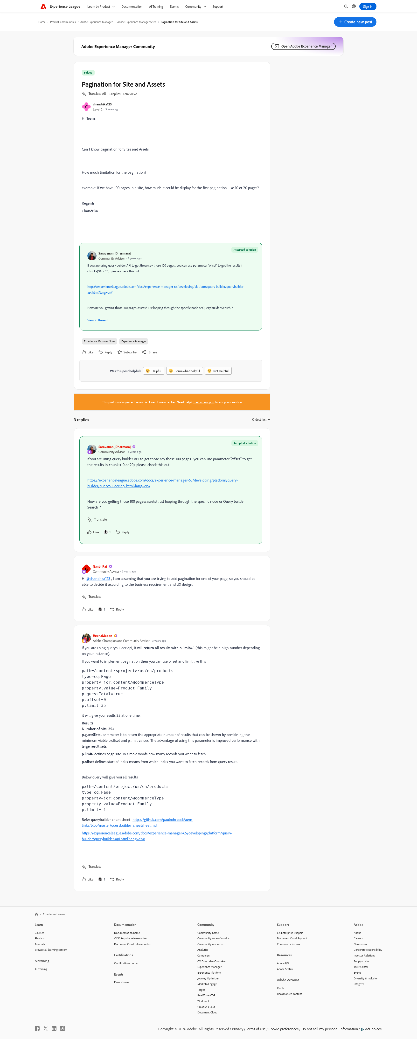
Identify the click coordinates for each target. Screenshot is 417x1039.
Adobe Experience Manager (96, 22)
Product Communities (63, 22)
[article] (170, 490)
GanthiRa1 (100, 566)
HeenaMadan (102, 635)
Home (42, 22)
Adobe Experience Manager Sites (136, 22)
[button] (355, 22)
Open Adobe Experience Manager (306, 46)
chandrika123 (102, 104)
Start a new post (204, 402)
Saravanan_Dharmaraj (114, 253)
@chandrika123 (98, 578)
